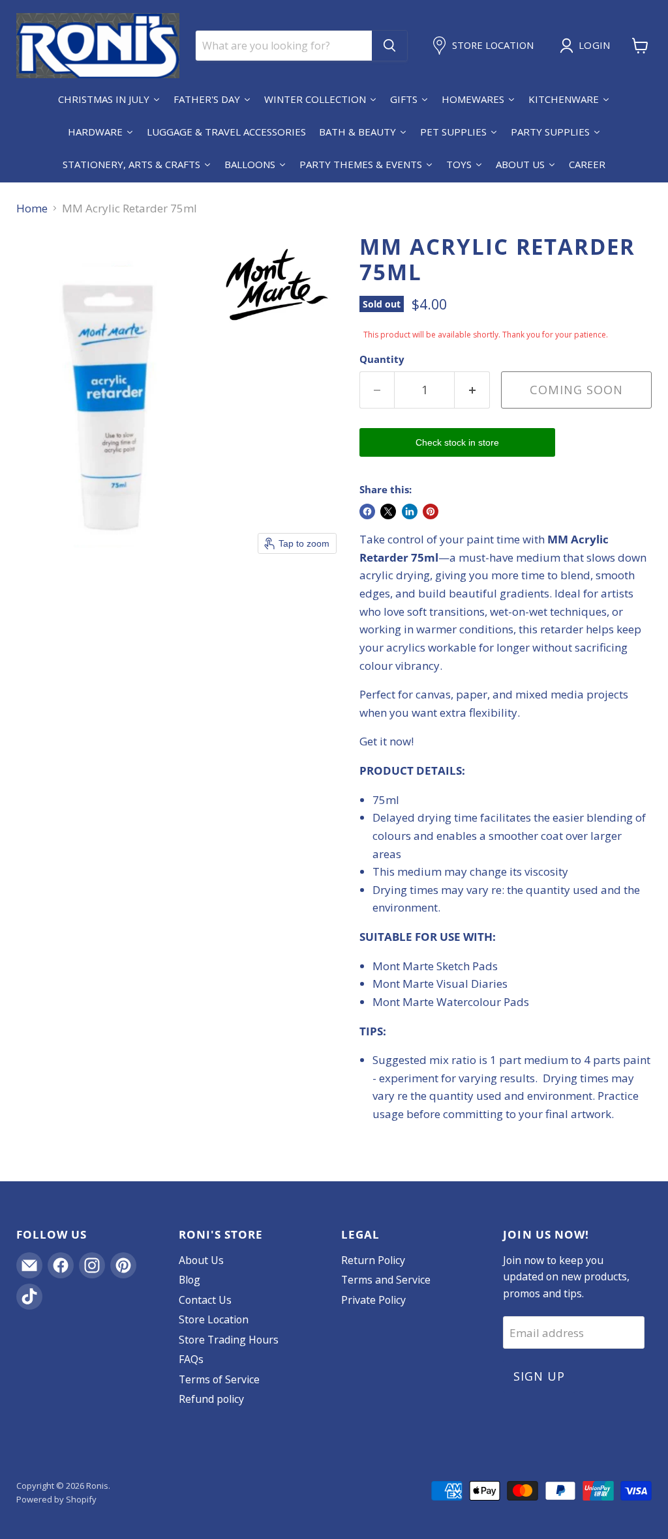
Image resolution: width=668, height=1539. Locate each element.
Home (32, 208)
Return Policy (373, 1260)
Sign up (538, 1376)
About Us (201, 1260)
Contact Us (205, 1300)
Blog (189, 1280)
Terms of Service (219, 1379)
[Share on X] (388, 511)
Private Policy (373, 1300)
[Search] (389, 46)
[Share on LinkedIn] (410, 511)
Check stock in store (457, 442)
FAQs (191, 1359)
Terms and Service (386, 1280)
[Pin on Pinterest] (430, 511)
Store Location (214, 1319)
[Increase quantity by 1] (472, 390)
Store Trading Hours (229, 1339)
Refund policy (211, 1399)
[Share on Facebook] (367, 511)
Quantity (381, 359)
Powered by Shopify (56, 1499)
